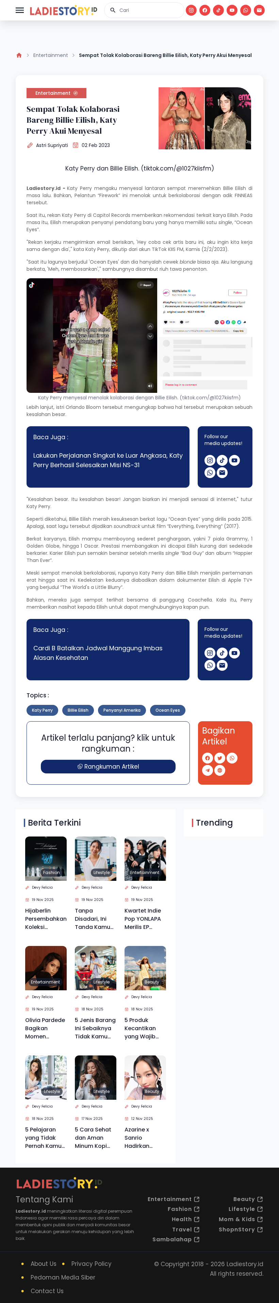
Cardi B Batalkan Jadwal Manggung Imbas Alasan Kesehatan (98, 653)
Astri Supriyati (52, 145)
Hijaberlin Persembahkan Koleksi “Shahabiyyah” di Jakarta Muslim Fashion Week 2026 (46, 919)
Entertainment (50, 55)
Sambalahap (172, 1239)
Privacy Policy (91, 1264)
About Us (43, 1264)
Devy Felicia (42, 887)
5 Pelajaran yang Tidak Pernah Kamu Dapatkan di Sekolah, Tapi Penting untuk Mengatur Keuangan (44, 1138)
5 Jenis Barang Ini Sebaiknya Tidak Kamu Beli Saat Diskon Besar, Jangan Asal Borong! (95, 1028)
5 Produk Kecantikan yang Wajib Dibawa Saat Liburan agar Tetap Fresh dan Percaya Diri (142, 1028)
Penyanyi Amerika (122, 710)
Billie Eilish (234, 188)
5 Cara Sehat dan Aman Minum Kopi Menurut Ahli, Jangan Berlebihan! (93, 1138)
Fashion (51, 872)
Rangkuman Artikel (111, 766)
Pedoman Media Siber (63, 1277)
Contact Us (47, 1291)
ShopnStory (237, 1229)
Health (182, 1219)
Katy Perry (79, 188)
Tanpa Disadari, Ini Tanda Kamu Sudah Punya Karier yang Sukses (93, 919)
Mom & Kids (237, 1219)
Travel (182, 1229)
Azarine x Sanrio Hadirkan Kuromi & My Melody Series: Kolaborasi (144, 1138)
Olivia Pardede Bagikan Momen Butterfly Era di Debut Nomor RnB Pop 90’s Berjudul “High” (45, 1028)
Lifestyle (102, 872)
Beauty (152, 982)
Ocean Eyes (167, 710)
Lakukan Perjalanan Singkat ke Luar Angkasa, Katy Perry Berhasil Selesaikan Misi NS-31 (108, 460)
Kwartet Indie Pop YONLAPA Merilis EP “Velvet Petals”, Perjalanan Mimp (143, 919)
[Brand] (63, 10)
